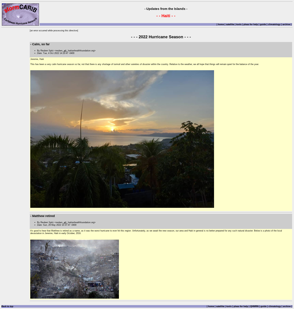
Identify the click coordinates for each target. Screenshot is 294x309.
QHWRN (254, 306)
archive (286, 24)
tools (238, 24)
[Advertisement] (15, 80)
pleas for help (251, 24)
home (221, 24)
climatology (274, 24)
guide (263, 24)
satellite (230, 24)
